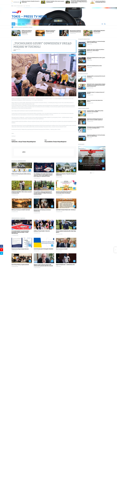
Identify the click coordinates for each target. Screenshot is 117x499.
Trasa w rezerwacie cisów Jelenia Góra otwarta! (95, 101)
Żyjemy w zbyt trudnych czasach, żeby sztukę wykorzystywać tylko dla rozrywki (43, 265)
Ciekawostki (34, 23)
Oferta (23, 23)
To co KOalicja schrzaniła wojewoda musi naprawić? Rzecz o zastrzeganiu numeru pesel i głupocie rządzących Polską (43, 175)
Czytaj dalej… (98, 165)
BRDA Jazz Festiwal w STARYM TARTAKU (96, 1)
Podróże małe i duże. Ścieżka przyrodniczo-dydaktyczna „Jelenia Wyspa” (95, 50)
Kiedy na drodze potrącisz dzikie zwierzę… (21, 173)
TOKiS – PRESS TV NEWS (29, 16)
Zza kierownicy (70, 23)
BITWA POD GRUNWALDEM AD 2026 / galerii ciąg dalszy (96, 58)
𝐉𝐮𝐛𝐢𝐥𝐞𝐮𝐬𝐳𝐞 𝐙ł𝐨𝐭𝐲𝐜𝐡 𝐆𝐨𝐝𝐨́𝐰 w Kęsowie (42, 231)
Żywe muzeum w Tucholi (61, 249)
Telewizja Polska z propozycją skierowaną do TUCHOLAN (96, 77)
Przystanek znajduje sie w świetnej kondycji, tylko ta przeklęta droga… (96, 42)
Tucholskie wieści (98, 150)
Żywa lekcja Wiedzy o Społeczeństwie (20, 264)
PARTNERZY (40, 23)
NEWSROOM (28, 23)
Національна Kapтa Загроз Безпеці (20, 249)
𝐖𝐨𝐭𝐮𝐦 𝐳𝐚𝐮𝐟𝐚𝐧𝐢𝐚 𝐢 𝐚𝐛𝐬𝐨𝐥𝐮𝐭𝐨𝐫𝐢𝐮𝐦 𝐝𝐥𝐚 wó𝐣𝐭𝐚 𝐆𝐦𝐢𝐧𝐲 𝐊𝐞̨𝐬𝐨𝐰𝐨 (66, 231)
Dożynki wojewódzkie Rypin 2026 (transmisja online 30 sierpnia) (70, 2)
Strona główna (18, 23)
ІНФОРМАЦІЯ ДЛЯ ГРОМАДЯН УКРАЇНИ (43, 249)
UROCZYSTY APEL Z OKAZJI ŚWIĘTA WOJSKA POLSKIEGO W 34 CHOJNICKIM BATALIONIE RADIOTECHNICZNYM (96, 85)
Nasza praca (46, 23)
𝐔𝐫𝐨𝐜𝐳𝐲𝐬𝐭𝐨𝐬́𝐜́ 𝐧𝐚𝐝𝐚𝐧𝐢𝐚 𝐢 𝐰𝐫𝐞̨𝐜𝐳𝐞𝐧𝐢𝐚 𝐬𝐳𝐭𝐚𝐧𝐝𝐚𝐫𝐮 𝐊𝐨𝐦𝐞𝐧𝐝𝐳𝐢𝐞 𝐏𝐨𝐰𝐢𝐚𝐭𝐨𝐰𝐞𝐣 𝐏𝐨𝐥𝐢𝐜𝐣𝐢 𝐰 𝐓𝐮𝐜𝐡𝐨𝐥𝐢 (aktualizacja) (20, 232)
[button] (80, 160)
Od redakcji (88, 150)
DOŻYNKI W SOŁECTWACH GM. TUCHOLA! (66, 209)
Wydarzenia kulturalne (61, 23)
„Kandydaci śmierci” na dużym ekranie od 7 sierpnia (95, 93)
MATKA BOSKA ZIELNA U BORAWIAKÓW (99, 31)
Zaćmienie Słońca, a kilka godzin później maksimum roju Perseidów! (95, 111)
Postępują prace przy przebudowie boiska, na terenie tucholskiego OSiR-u (95, 127)
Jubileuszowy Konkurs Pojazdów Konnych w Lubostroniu (27, 31)
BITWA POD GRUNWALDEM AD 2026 (94, 65)
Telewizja (54, 23)
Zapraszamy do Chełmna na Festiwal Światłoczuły (75, 31)
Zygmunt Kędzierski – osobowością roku (65, 264)
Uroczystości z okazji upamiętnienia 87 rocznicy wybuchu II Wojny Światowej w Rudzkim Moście (47, 1)
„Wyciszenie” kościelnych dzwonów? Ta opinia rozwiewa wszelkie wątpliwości (95, 119)
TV (50, 23)
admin (14, 50)
